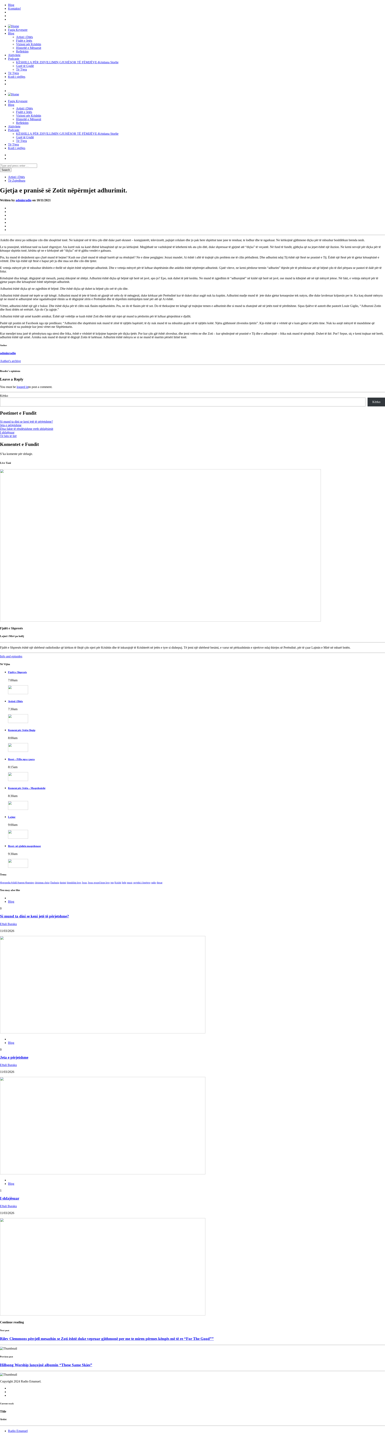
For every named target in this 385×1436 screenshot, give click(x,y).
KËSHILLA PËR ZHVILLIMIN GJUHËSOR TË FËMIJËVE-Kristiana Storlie (67, 62)
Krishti (117, 882)
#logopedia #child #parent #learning (17, 882)
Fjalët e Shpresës (17, 672)
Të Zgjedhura (16, 180)
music (130, 882)
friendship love (74, 882)
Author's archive (10, 361)
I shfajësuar (7, 432)
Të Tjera (21, 69)
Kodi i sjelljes (16, 76)
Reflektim (22, 51)
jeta (112, 882)
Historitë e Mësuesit (28, 48)
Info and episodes (11, 656)
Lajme (11, 816)
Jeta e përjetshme (10, 425)
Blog (11, 5)
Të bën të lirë (8, 436)
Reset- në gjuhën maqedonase (24, 846)
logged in (22, 387)
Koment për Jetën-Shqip (21, 730)
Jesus (84, 882)
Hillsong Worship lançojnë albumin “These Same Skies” (46, 1365)
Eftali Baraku (8, 924)
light (124, 882)
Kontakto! (14, 8)
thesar (159, 882)
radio (153, 882)
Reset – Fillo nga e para (21, 759)
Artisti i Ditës (24, 37)
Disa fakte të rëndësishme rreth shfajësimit (26, 428)
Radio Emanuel (18, 1431)
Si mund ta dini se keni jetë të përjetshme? (26, 421)
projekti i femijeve (141, 882)
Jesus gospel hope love (99, 882)
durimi (63, 882)
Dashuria (54, 882)
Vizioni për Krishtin (28, 44)
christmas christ (42, 882)
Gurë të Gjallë (25, 66)
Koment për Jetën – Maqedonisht (26, 788)
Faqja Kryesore (17, 29)
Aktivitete (14, 55)
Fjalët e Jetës (24, 40)
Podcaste (13, 58)
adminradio (23, 200)
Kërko (4, 395)
